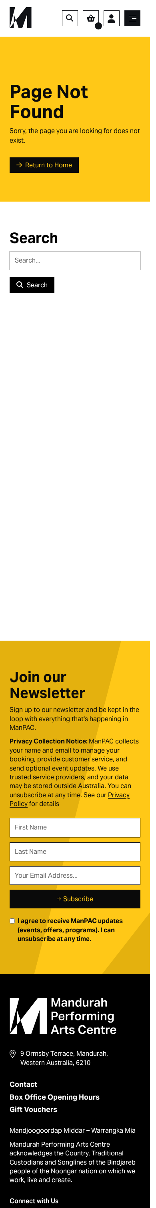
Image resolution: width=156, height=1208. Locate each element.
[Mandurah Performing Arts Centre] (21, 17)
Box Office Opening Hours (55, 1097)
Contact (23, 1084)
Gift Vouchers (33, 1109)
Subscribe (78, 899)
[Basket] (91, 18)
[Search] (70, 18)
